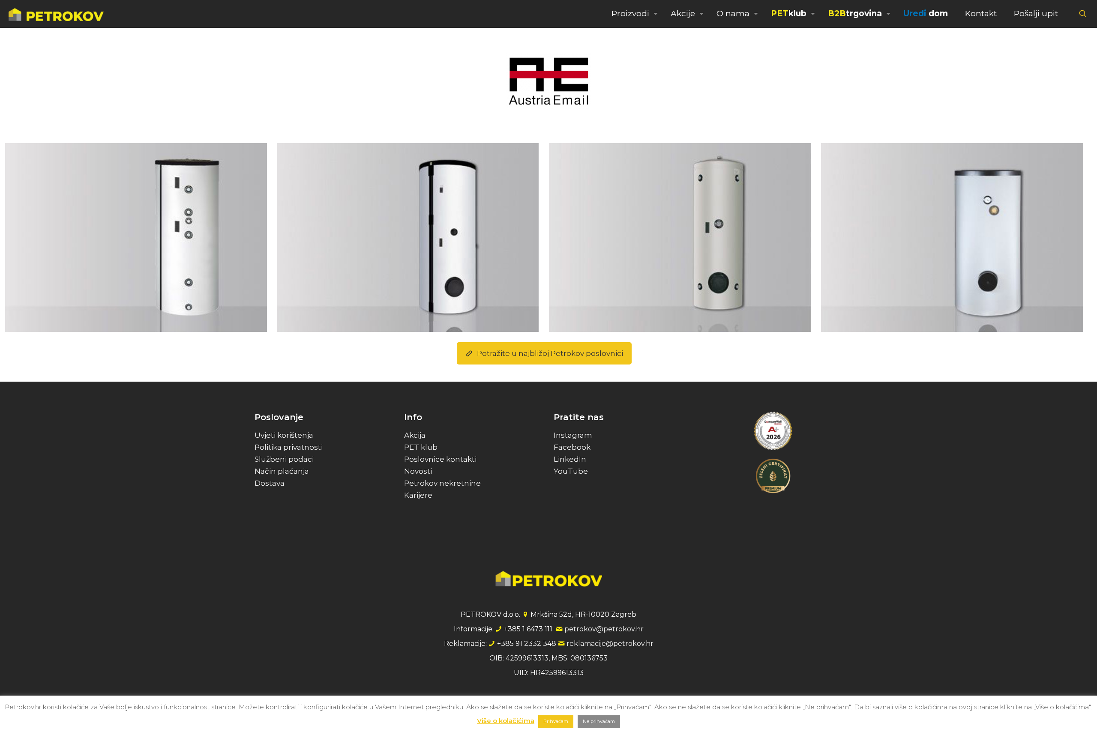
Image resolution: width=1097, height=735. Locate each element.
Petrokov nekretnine (442, 483)
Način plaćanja (282, 471)
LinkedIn (570, 459)
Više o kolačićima (505, 721)
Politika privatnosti (289, 447)
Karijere (418, 495)
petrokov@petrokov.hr (604, 629)
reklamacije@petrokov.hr (609, 643)
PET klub (421, 447)
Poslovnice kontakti (440, 459)
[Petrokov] (56, 13)
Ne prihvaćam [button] (599, 721)
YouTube (571, 471)
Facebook (572, 447)
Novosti (418, 471)
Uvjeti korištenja (284, 435)
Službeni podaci (284, 459)
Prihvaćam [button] (555, 721)
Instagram (573, 435)
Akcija (415, 435)
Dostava (270, 483)
